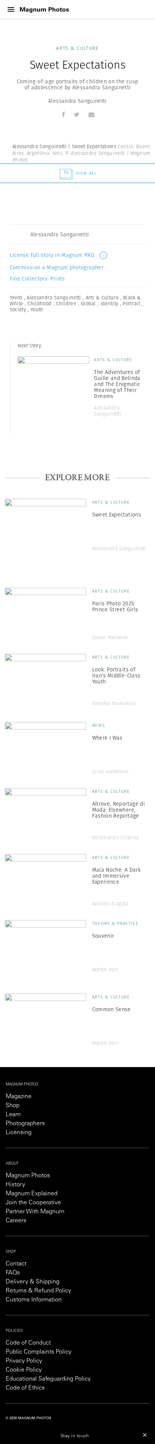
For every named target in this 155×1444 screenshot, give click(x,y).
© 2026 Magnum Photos (28, 1418)
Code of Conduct (28, 1343)
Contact (16, 1264)
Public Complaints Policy (38, 1352)
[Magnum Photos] (44, 9)
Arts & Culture (77, 48)
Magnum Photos (28, 1176)
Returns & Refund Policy (38, 1291)
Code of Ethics (25, 1388)
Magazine (19, 1097)
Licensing (19, 1133)
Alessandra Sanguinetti (77, 101)
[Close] (144, 1434)
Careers (16, 1221)
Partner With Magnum (35, 1212)
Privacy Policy (24, 1361)
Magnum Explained (32, 1194)
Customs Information (34, 1300)
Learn (13, 1115)
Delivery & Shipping (32, 1282)
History (15, 1185)
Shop (13, 1106)
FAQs (13, 1273)
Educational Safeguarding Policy (48, 1379)
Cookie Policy (24, 1370)
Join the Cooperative (33, 1203)
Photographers (25, 1124)
